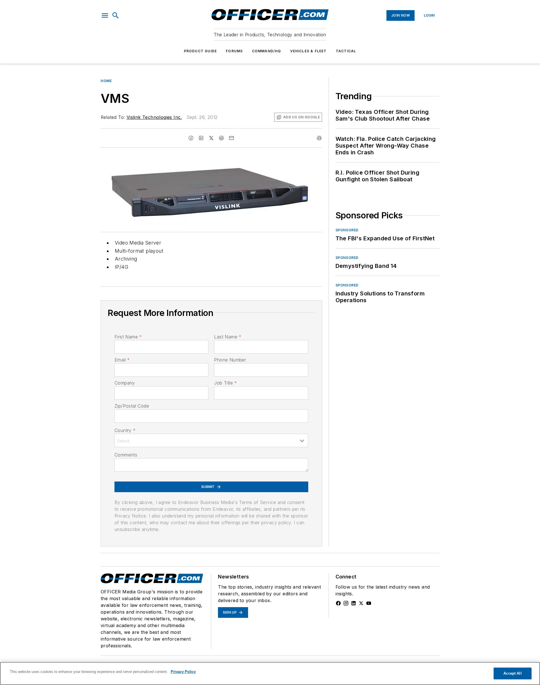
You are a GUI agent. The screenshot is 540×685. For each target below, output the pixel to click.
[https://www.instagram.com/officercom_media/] (346, 603)
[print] (319, 138)
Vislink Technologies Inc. (154, 117)
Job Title (225, 383)
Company (124, 383)
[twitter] (211, 138)
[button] (105, 15)
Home (106, 81)
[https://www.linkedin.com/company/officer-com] (353, 603)
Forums (234, 51)
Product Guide (200, 51)
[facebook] (191, 138)
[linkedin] (201, 138)
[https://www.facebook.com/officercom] (338, 603)
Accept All (512, 673)
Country (125, 430)
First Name (128, 337)
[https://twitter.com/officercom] (361, 603)
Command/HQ (266, 51)
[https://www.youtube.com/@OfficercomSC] (369, 603)
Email (122, 360)
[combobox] (211, 440)
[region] (270, 673)
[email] (231, 138)
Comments (125, 455)
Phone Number (230, 360)
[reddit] (221, 138)
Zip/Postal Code (131, 406)
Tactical (346, 51)
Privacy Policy (183, 672)
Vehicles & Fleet (308, 51)
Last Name (227, 337)
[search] (115, 15)
